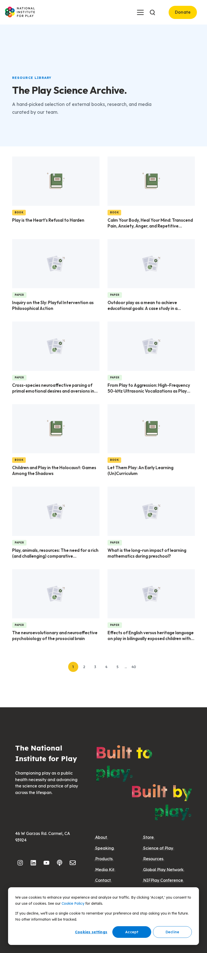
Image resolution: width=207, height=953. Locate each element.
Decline (172, 932)
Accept (131, 932)
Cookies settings (91, 932)
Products (104, 858)
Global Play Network (163, 869)
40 (134, 667)
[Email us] (73, 863)
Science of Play (158, 848)
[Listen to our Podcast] (60, 863)
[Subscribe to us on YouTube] (46, 863)
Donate (183, 12)
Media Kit (104, 869)
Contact (103, 880)
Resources (153, 858)
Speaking (104, 848)
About (101, 837)
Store (148, 837)
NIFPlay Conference (163, 880)
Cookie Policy (73, 903)
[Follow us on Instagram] (20, 863)
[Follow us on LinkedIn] (33, 863)
